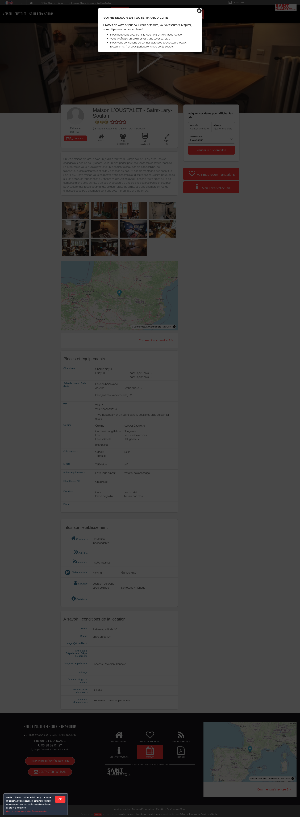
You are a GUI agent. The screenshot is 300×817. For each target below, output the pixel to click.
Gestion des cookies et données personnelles (26, 811)
